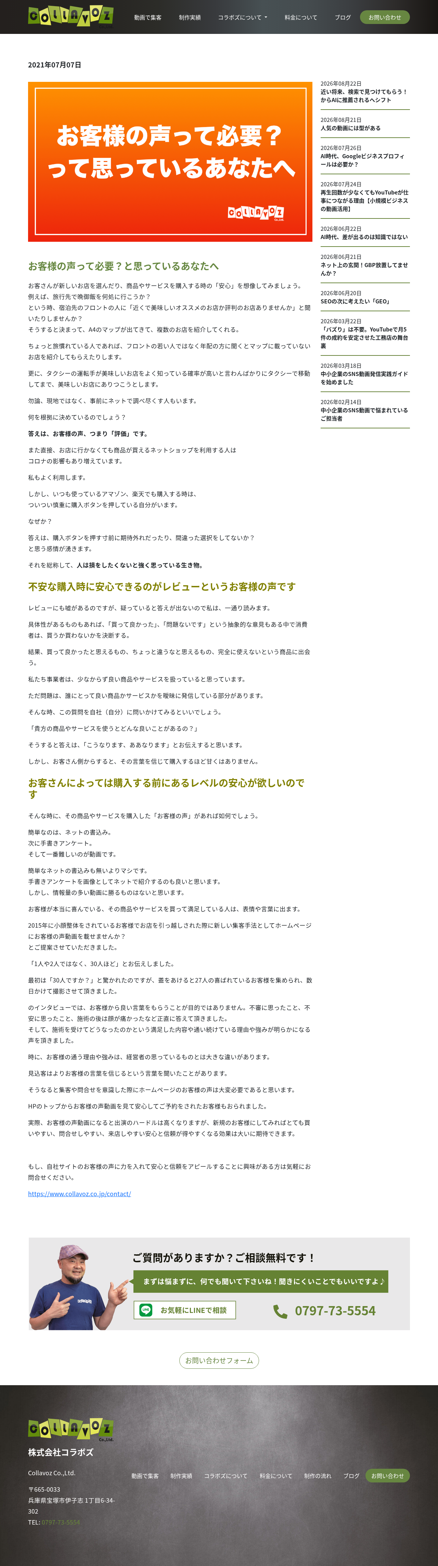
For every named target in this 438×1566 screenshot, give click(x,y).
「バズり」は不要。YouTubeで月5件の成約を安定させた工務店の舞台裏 (364, 337)
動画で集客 (148, 17)
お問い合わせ (385, 17)
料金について (301, 17)
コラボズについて (240, 17)
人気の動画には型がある (351, 128)
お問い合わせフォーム (219, 1360)
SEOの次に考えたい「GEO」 (356, 301)
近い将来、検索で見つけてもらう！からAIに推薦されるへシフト (364, 95)
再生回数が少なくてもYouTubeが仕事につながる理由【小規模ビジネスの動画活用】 (365, 200)
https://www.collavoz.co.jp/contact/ (79, 1193)
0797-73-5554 (61, 1522)
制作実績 (190, 17)
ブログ (343, 17)
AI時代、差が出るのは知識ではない (364, 237)
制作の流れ (318, 1475)
